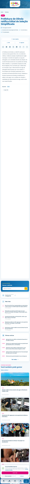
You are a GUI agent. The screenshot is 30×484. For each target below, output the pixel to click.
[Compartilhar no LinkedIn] (16, 47)
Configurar (22, 476)
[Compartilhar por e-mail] (20, 47)
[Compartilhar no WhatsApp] (3, 47)
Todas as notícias (4, 370)
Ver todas (14, 359)
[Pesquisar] (25, 288)
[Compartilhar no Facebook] (10, 47)
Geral (3, 15)
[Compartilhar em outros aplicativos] (27, 47)
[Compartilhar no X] (13, 47)
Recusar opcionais (8, 476)
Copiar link (6, 89)
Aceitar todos (15, 472)
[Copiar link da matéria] (23, 47)
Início (2, 12)
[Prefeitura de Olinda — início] (15, 4)
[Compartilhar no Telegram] (6, 47)
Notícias (7, 12)
